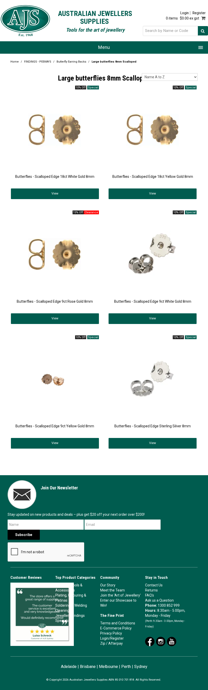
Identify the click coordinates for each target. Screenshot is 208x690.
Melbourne (108, 666)
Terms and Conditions (117, 623)
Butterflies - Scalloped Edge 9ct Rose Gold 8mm (55, 301)
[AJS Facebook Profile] (149, 641)
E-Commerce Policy (116, 628)
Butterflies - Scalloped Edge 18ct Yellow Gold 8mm (152, 177)
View (54, 193)
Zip (102, 643)
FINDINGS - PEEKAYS (37, 61)
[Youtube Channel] (171, 641)
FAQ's (149, 595)
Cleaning (62, 610)
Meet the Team (112, 590)
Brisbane (88, 666)
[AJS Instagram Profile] (160, 641)
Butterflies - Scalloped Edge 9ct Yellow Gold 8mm (54, 426)
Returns (151, 590)
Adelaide (69, 666)
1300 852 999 (169, 605)
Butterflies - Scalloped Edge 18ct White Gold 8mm (54, 177)
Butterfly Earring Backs (71, 61)
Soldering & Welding (71, 605)
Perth (126, 666)
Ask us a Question (159, 600)
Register (199, 13)
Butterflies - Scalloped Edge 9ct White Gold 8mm (152, 301)
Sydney (140, 666)
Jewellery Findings (70, 616)
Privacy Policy (111, 633)
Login (184, 13)
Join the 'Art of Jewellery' (120, 595)
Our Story (107, 585)
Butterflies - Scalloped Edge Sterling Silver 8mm (152, 426)
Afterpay (115, 643)
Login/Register (112, 638)
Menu (104, 47)
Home (14, 61)
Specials (62, 621)
